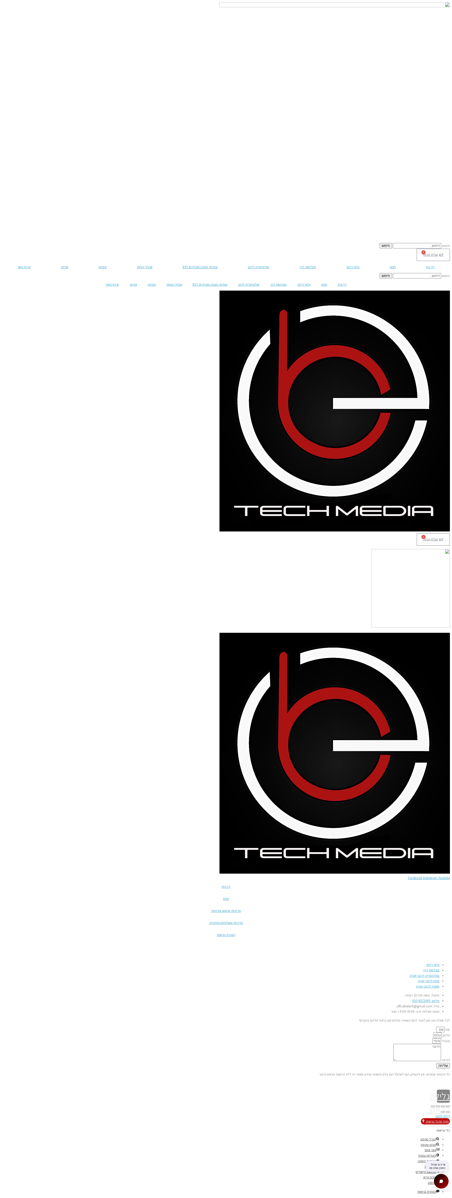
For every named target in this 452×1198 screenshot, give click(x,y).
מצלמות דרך (307, 267)
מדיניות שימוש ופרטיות (226, 910)
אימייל (445, 1041)
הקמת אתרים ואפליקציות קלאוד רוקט (26, 1083)
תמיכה (102, 267)
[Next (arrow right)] (443, 1112)
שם (447, 1029)
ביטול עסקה (442, 947)
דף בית (430, 267)
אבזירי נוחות (144, 267)
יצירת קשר (24, 267)
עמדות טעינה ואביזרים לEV (200, 267)
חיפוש (446, 245)
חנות (392, 267)
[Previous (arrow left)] (448, 1112)
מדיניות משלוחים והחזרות (226, 922)
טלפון (446, 1035)
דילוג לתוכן (443, 1116)
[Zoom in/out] (433, 1106)
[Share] (443, 1106)
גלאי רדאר (352, 267)
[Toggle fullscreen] (438, 1106)
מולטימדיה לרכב (258, 267)
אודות (64, 267)
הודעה (445, 1060)
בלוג (447, 955)
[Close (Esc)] (448, 1106)
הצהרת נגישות (226, 935)
